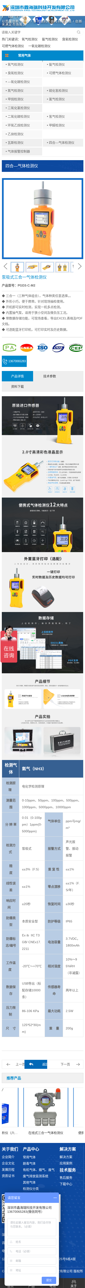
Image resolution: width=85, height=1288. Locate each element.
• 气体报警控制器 (18, 151)
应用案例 (66, 1163)
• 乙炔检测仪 (15, 134)
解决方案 (66, 1157)
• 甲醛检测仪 (56, 125)
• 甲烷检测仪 (15, 99)
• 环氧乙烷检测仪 (18, 125)
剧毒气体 (29, 1163)
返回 (45, 1064)
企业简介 (8, 1157)
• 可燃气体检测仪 (59, 73)
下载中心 (66, 1184)
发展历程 (8, 1169)
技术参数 (49, 376)
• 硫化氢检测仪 (57, 90)
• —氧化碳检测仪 (18, 82)
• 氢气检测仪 (56, 116)
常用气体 (29, 1157)
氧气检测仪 (30, 39)
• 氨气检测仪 (56, 64)
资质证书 (8, 1176)
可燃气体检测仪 (13, 46)
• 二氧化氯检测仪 (18, 108)
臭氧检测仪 (70, 39)
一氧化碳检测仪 (39, 46)
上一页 (20, 1064)
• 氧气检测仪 (15, 64)
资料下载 (17, 386)
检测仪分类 (31, 1188)
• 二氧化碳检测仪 (18, 116)
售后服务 (66, 1177)
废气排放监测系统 (35, 1176)
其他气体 (29, 1182)
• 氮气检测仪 (15, 90)
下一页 (65, 1064)
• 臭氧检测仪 (15, 73)
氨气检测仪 (50, 39)
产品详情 (17, 376)
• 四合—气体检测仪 (60, 142)
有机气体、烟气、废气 (39, 1170)
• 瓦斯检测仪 (15, 142)
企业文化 (8, 1163)
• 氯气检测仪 (56, 99)
